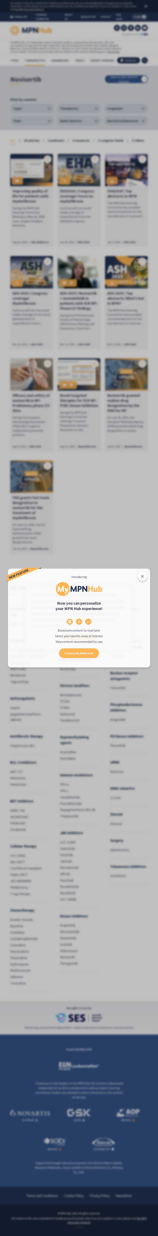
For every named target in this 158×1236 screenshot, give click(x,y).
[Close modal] (142, 576)
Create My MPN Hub (79, 653)
